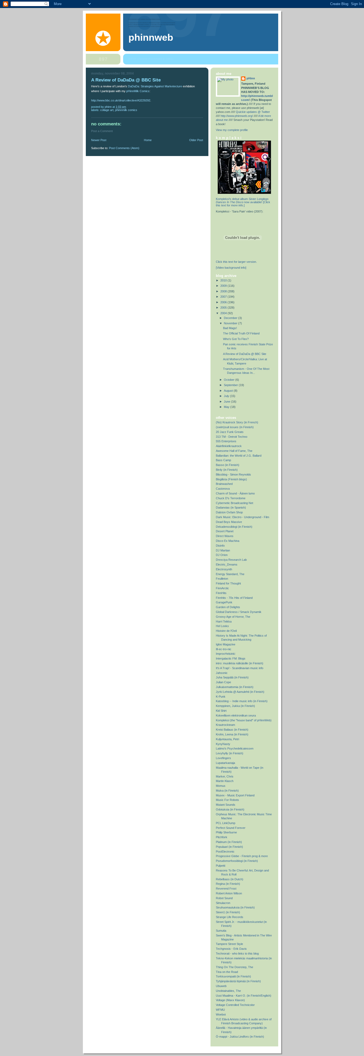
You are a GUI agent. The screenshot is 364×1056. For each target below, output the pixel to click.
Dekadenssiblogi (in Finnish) (234, 526)
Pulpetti (220, 865)
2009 (224, 285)
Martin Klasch (224, 781)
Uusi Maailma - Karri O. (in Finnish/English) (243, 995)
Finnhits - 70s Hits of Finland (234, 597)
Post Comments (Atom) (124, 148)
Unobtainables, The (228, 990)
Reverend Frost (226, 888)
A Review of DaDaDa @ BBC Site (244, 353)
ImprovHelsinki (225, 653)
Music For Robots (227, 799)
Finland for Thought (228, 583)
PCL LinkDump (225, 823)
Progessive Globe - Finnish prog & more (242, 856)
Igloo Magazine (225, 644)
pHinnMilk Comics (137, 91)
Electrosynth (224, 569)
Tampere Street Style (229, 944)
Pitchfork (221, 837)
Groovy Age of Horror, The (233, 616)
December (231, 318)
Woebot (221, 1014)
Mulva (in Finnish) (227, 790)
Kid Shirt (221, 710)
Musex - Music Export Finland (235, 795)
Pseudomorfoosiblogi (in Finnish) (237, 860)
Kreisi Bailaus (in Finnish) (232, 729)
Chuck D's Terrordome (230, 498)
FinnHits (221, 593)
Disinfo (220, 545)
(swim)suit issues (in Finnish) (235, 427)
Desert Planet (224, 531)
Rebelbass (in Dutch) (229, 879)
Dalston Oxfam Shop (229, 512)
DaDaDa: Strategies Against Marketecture (155, 86)
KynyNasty (223, 744)
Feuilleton (222, 578)
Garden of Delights (228, 607)
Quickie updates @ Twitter (253, 111)
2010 (224, 280)
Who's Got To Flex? (236, 339)
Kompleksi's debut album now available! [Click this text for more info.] (243, 202)
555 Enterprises (226, 441)
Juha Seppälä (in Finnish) (232, 677)
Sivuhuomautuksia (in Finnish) (235, 907)
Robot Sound (224, 898)
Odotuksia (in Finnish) (230, 809)
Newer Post (98, 140)
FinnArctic (222, 588)
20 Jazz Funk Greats (230, 431)
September (231, 385)
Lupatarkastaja (225, 762)
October (229, 379)
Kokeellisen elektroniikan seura (236, 715)
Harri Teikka (224, 621)
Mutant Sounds (225, 804)
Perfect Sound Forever (230, 827)
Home (148, 140)
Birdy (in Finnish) (227, 469)
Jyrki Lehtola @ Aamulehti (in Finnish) (240, 691)
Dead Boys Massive (229, 521)
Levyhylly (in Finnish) (229, 753)
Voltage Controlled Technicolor (235, 1004)
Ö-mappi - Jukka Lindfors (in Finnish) (240, 1036)
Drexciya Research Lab (231, 559)
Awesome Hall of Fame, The (234, 450)
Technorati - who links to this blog (237, 953)
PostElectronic (225, 851)
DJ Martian (223, 550)
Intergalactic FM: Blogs (230, 658)
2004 (224, 313)
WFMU (220, 1009)
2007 (224, 296)
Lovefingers (223, 758)
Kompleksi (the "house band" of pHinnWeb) (244, 720)
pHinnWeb (150, 37)
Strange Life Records (229, 917)
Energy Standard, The (230, 574)
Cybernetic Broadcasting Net (234, 503)
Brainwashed (224, 483)
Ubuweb (221, 986)
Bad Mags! (230, 328)
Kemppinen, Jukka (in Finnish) (235, 705)
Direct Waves (224, 536)
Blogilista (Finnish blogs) (231, 479)
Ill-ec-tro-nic (223, 649)
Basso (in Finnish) (227, 464)
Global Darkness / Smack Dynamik (238, 611)
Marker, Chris (224, 776)
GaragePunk (224, 602)
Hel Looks (222, 626)
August (229, 390)
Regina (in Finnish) (228, 883)
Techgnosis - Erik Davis (231, 948)
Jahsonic (222, 672)
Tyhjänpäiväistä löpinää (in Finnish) (238, 981)
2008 (224, 291)
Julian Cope (223, 682)
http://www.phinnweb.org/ (151, 59)
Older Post (196, 140)
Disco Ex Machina (227, 540)
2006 (224, 302)
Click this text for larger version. (236, 261)
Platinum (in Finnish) (229, 842)
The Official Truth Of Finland (241, 333)
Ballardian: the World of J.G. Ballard (238, 455)
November (231, 323)
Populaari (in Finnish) (229, 846)
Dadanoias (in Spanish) (231, 507)
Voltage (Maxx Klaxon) (230, 1000)
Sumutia (221, 930)
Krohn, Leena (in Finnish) (232, 734)
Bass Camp (223, 460)
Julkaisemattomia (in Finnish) (234, 687)
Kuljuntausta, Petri (227, 739)
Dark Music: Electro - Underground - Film (242, 517)
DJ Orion (222, 554)
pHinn (250, 78)
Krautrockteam (225, 724)
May (227, 406)
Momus (220, 785)
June (227, 401)
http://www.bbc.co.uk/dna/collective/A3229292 (120, 100)
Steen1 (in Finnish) (228, 912)
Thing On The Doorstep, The (234, 967)
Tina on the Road (227, 971)
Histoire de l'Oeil (226, 630)
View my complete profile (232, 130)
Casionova (223, 488)
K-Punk (220, 696)
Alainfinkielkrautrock (229, 446)
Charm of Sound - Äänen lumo (235, 493)
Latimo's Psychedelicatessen (234, 748)
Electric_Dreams (226, 564)
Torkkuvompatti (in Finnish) (233, 976)
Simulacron (223, 902)
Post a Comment (102, 131)
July (227, 396)
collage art (107, 110)
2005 (224, 307)
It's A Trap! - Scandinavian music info (239, 668)
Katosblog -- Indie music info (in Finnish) (242, 701)
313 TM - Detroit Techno (231, 436)
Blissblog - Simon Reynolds (233, 474)
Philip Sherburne (226, 832)
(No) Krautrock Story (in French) (237, 422)
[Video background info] (231, 267)
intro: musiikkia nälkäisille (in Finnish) (239, 663)
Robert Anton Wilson (229, 893)
